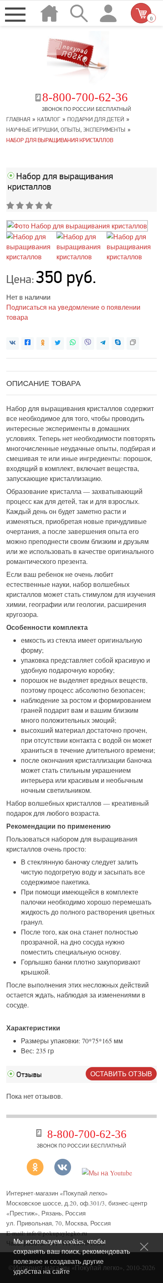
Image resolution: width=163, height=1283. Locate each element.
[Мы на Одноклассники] (38, 1172)
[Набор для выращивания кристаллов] (77, 225)
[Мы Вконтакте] (63, 1172)
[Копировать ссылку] (133, 343)
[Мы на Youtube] (107, 1172)
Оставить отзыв (121, 1073)
